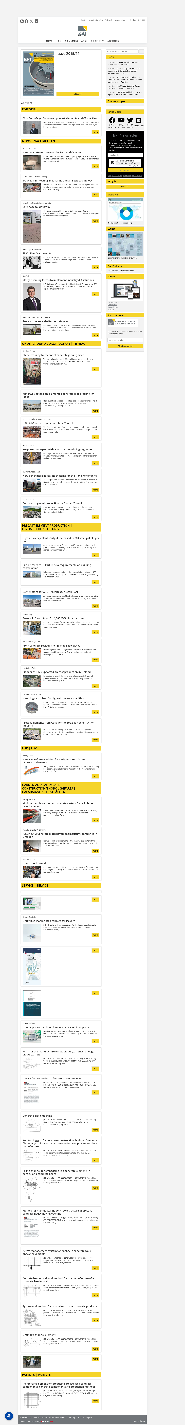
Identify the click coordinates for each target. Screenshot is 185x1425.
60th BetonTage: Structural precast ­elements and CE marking (60, 118)
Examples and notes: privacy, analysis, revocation (125, 176)
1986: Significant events (37, 253)
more (95, 132)
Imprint (89, 1417)
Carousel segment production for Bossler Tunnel (52, 503)
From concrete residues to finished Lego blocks (51, 645)
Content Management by (30, 1421)
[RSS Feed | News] (22, 21)
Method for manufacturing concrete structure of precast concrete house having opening (57, 1212)
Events (84, 40)
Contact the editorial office (92, 20)
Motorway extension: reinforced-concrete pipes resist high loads (58, 395)
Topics (58, 40)
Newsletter (24, 1417)
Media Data (112, 304)
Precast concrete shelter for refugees (45, 321)
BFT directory (97, 40)
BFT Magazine (71, 40)
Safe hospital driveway (36, 207)
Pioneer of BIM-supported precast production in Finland (57, 672)
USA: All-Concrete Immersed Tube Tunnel (48, 423)
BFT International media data (120, 223)
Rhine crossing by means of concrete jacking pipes (53, 355)
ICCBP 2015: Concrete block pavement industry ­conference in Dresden (60, 835)
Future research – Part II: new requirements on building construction (57, 566)
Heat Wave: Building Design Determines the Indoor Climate (124, 87)
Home (49, 40)
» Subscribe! (125, 170)
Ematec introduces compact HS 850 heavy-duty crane (124, 63)
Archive (111, 309)
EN (143, 20)
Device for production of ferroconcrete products (52, 1078)
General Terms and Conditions (54, 1417)
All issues (77, 94)
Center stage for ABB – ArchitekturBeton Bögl (50, 592)
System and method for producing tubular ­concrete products (60, 1306)
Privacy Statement (76, 1417)
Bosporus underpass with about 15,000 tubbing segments (57, 449)
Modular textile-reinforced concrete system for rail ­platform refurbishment (59, 805)
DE (139, 20)
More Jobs (125, 187)
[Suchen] (141, 51)
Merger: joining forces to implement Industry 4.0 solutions (58, 280)
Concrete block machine (37, 1115)
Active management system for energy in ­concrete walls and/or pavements (57, 1252)
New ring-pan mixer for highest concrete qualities (53, 698)
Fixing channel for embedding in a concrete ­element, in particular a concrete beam (56, 1172)
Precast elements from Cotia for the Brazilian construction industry (58, 724)
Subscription (113, 40)
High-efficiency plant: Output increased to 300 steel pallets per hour (61, 539)
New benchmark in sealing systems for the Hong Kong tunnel (60, 475)
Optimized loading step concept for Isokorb (49, 921)
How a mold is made (35, 863)
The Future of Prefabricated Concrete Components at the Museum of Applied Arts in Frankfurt (125, 79)
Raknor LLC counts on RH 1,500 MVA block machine (53, 618)
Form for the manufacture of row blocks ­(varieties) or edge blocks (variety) (58, 1053)
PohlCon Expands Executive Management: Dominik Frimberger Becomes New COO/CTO (124, 71)
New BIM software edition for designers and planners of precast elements (55, 761)
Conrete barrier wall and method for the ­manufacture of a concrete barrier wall (58, 1280)
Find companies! (126, 346)
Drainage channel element (39, 1335)
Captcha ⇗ (134, 166)
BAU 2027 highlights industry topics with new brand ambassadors (125, 93)
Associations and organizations (121, 270)
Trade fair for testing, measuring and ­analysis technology (57, 180)
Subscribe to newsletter (115, 20)
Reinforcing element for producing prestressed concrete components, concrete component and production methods (59, 1385)
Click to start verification (128, 163)
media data (131, 20)
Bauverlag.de (139, 1421)
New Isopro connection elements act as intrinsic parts (56, 1027)
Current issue (113, 302)
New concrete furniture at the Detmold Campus (52, 152)
